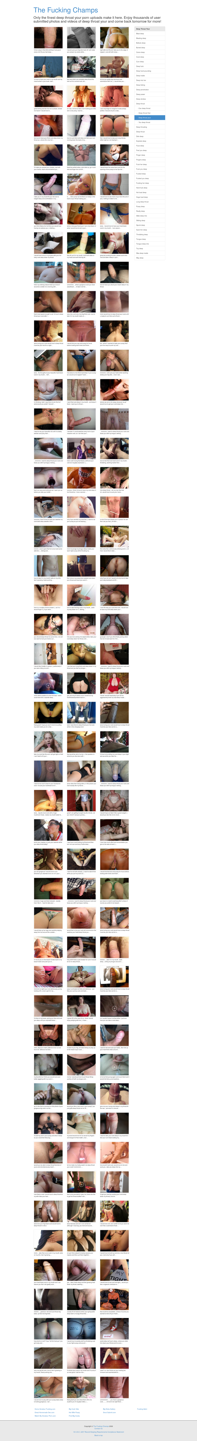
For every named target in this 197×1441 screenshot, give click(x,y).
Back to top (99, 1435)
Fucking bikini (142, 1409)
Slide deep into (141, 216)
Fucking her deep (142, 183)
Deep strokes (141, 99)
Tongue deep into (142, 244)
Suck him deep (141, 230)
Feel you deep (141, 150)
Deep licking (140, 85)
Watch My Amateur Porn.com (45, 1416)
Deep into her (141, 80)
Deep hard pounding (143, 71)
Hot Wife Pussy (74, 1412)
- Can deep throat (143, 108)
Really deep (140, 211)
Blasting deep (141, 38)
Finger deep (140, 155)
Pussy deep (140, 206)
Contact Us (98, 1428)
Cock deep (140, 57)
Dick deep (139, 136)
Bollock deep (140, 43)
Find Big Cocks (74, 1416)
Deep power (140, 94)
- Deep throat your (143, 117)
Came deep (140, 52)
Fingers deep (141, 160)
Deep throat (140, 103)
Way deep (139, 258)
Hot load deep (141, 192)
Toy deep (139, 248)
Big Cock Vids (74, 1409)
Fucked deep (141, 174)
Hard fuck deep (141, 188)
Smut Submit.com (109, 1412)
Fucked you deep (142, 178)
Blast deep (140, 33)
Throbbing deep (142, 234)
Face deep (140, 145)
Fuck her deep (141, 164)
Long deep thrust (142, 202)
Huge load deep (142, 197)
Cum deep (140, 61)
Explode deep (141, 141)
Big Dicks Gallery (109, 1409)
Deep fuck (140, 66)
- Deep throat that (143, 113)
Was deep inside (142, 253)
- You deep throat (143, 122)
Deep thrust (140, 131)
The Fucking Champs (66, 9)
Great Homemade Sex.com (44, 1412)
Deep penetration (142, 89)
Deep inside (140, 75)
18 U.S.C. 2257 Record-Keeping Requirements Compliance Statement (98, 1432)
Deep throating (141, 127)
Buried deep (140, 47)
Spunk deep (140, 225)
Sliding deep (140, 220)
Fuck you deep (141, 169)
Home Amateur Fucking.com (45, 1409)
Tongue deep (141, 239)
